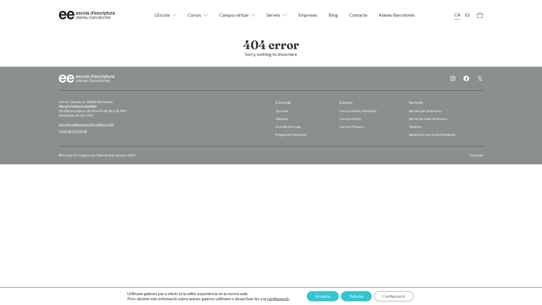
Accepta (322, 296)
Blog (333, 15)
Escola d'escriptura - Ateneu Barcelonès (87, 15)
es (467, 15)
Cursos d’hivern (351, 127)
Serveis (273, 15)
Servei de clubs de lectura (428, 119)
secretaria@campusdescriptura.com (86, 124)
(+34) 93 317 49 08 (73, 131)
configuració (278, 298)
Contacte (358, 15)
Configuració (394, 296)
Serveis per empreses (425, 111)
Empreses (307, 15)
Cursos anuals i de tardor (358, 111)
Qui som (282, 111)
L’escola (283, 102)
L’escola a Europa (288, 127)
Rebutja (356, 296)
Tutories (415, 127)
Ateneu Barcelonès (397, 15)
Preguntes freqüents (291, 134)
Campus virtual (233, 15)
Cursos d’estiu (350, 119)
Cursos (194, 15)
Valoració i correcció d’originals (432, 134)
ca (457, 14)
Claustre (282, 119)
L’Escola (162, 15)
